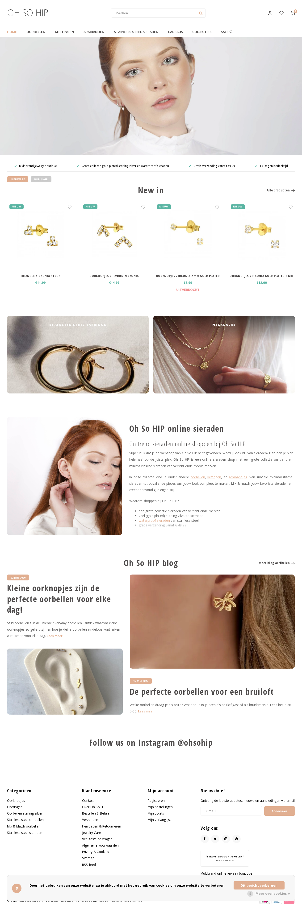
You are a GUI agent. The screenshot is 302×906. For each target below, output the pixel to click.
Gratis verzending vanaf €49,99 (214, 166)
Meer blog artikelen (274, 563)
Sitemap (88, 858)
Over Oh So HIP (93, 807)
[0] (293, 13)
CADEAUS (175, 31)
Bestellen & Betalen (96, 813)
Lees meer (55, 636)
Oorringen (14, 807)
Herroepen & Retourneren (101, 826)
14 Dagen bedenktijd (274, 166)
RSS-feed (89, 864)
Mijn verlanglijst (159, 819)
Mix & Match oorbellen (23, 826)
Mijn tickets (156, 813)
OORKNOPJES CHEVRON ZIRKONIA (114, 275)
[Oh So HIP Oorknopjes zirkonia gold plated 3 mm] (261, 235)
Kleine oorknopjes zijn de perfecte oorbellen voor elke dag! (59, 599)
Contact (87, 800)
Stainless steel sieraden (24, 832)
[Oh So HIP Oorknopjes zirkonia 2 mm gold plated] (188, 235)
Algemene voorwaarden (100, 845)
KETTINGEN (64, 31)
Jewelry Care (91, 832)
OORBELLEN (36, 31)
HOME (12, 31)
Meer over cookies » (273, 893)
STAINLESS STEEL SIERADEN (136, 31)
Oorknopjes (16, 800)
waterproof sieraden (154, 520)
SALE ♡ (226, 31)
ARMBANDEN (94, 31)
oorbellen (198, 477)
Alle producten (278, 190)
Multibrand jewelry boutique (38, 166)
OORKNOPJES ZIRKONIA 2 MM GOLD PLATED (188, 275)
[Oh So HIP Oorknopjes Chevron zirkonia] (114, 235)
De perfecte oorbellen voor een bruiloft (202, 691)
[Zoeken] (201, 13)
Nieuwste (18, 179)
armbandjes (238, 477)
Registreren (156, 800)
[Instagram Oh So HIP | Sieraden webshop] (226, 839)
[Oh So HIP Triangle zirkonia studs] (40, 235)
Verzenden (90, 819)
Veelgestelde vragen (97, 839)
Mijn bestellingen (160, 807)
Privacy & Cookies (95, 851)
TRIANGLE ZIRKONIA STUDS (40, 275)
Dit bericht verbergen (259, 885)
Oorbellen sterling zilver (24, 813)
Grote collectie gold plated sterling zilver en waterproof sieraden (125, 166)
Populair (41, 179)
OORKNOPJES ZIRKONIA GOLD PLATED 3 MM (262, 275)
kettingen (214, 477)
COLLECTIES (201, 31)
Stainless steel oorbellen (25, 819)
